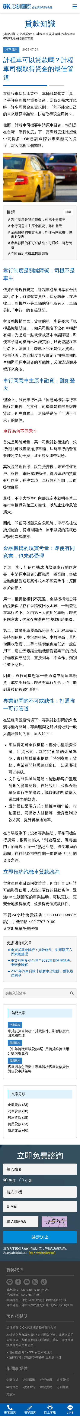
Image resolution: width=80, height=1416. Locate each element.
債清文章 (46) (18, 1130)
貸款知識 (9, 34)
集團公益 (12, 1379)
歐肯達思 (12, 1387)
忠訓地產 (63, 1387)
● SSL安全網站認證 (39, 1352)
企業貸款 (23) (18, 1105)
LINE (70, 1412)
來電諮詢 (10, 1412)
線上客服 (50, 1412)
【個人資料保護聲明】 (42, 1253)
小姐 (28, 1180)
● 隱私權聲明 (15, 1352)
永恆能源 (63, 1379)
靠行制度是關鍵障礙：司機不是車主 (38, 219)
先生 (12, 1180)
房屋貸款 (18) (18, 1117)
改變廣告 (29, 1387)
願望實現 (46, 1387)
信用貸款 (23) (18, 1124)
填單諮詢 (30, 1412)
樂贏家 (10, 1394)
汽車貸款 (26, 34)
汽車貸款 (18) (18, 1111)
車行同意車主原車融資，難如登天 (36, 226)
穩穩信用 (46, 1379)
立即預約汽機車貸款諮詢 (29, 253)
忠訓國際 (29, 1379)
